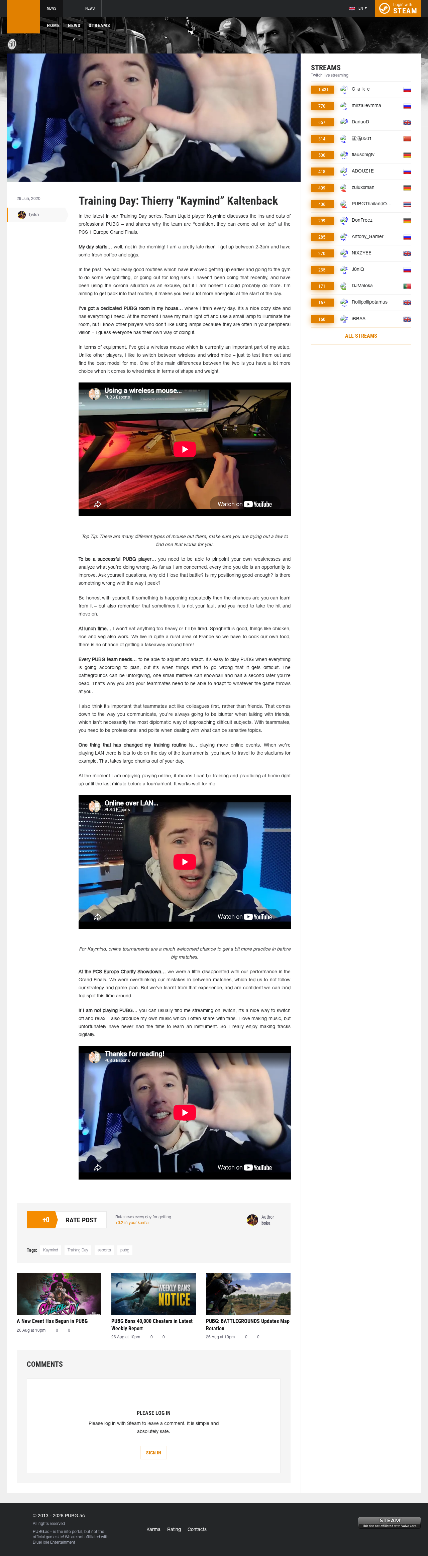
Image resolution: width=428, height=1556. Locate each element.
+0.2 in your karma (131, 1223)
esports (104, 1250)
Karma (153, 1530)
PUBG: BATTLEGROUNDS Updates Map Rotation (248, 1325)
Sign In (153, 1452)
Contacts (197, 1530)
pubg (124, 1250)
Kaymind (50, 1250)
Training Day (78, 1250)
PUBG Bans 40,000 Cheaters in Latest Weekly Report (152, 1325)
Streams (99, 25)
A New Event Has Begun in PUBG (52, 1321)
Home (53, 25)
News (51, 8)
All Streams (361, 336)
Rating (174, 1530)
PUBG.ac (41, 1532)
